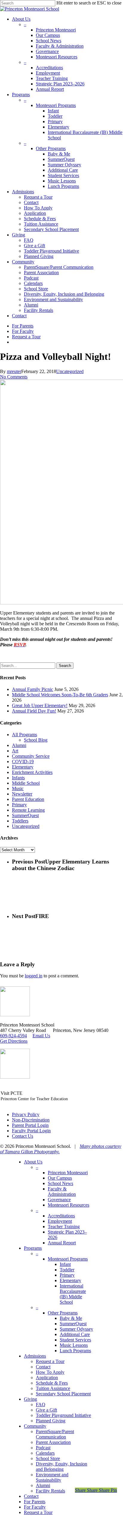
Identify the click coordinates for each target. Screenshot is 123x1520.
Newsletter (22, 793)
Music (18, 788)
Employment (60, 1221)
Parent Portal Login (30, 1125)
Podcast (43, 1447)
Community (35, 1426)
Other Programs (63, 1312)
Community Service (31, 756)
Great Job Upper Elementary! (39, 705)
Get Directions (13, 1041)
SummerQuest (25, 815)
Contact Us (22, 1136)
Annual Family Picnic (32, 689)
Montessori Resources (68, 1204)
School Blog (35, 739)
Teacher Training (64, 1226)
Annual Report (62, 1242)
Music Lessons (74, 1345)
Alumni (19, 745)
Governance (59, 1199)
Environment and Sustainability (52, 1477)
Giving (30, 1399)
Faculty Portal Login (31, 1130)
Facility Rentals (50, 1490)
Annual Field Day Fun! (34, 710)
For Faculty (35, 1507)
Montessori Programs (68, 1258)
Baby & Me (71, 1318)
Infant (65, 1264)
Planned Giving (50, 1420)
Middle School (26, 783)
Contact (43, 1366)
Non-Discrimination (31, 1119)
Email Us (41, 1035)
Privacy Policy (25, 1114)
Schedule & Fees (52, 1382)
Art (15, 750)
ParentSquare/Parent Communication (55, 1434)
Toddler (67, 1269)
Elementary (22, 766)
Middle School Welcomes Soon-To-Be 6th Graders (60, 694)
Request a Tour (50, 1361)
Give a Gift (46, 1409)
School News (60, 1183)
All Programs (24, 734)
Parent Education (28, 799)
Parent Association (53, 1442)
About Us (33, 1161)
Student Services (75, 1339)
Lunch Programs (75, 1350)
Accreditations (61, 1215)
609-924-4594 (13, 1035)
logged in (33, 975)
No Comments (13, 376)
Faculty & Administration (62, 1191)
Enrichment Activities (32, 772)
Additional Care (75, 1334)
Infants (18, 777)
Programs (33, 1248)
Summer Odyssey (76, 1329)
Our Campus (60, 1178)
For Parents (34, 1501)
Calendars (45, 1453)
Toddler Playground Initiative (63, 1415)
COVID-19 (23, 761)
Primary (19, 804)
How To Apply (50, 1372)
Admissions (35, 1356)
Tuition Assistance (53, 1388)
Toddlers (20, 820)
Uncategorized (70, 371)
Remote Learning (28, 810)
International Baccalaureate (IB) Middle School (73, 1294)
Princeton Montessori (68, 1172)
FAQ (40, 1404)
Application (47, 1377)
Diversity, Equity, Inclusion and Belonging (61, 1466)
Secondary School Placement (63, 1393)
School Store (48, 1458)
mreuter (14, 371)
